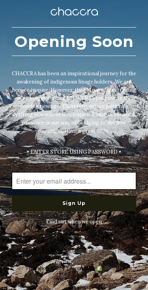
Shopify (114, 268)
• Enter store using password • (74, 152)
